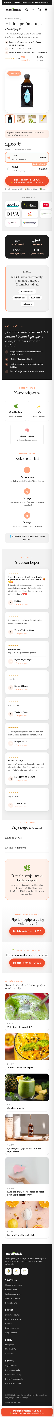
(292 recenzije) (25, 58)
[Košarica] (39, 9)
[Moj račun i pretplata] (33, 9)
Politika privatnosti (13, 1383)
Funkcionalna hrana (13, 1294)
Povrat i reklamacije (13, 1374)
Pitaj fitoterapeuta (13, 1319)
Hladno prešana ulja (13, 1285)
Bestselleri (9, 1353)
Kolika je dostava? (15, 847)
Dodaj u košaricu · (27, 931)
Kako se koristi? (14, 837)
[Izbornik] (46, 9)
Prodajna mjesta (12, 1328)
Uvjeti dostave (11, 1365)
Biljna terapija (11, 1289)
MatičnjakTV (10, 1349)
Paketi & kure (11, 1303)
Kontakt (8, 1324)
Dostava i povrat (12, 1315)
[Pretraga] (26, 9)
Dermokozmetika (12, 1298)
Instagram (9, 1344)
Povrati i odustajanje (14, 1379)
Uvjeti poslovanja (12, 1370)
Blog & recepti (11, 1333)
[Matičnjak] (13, 9)
